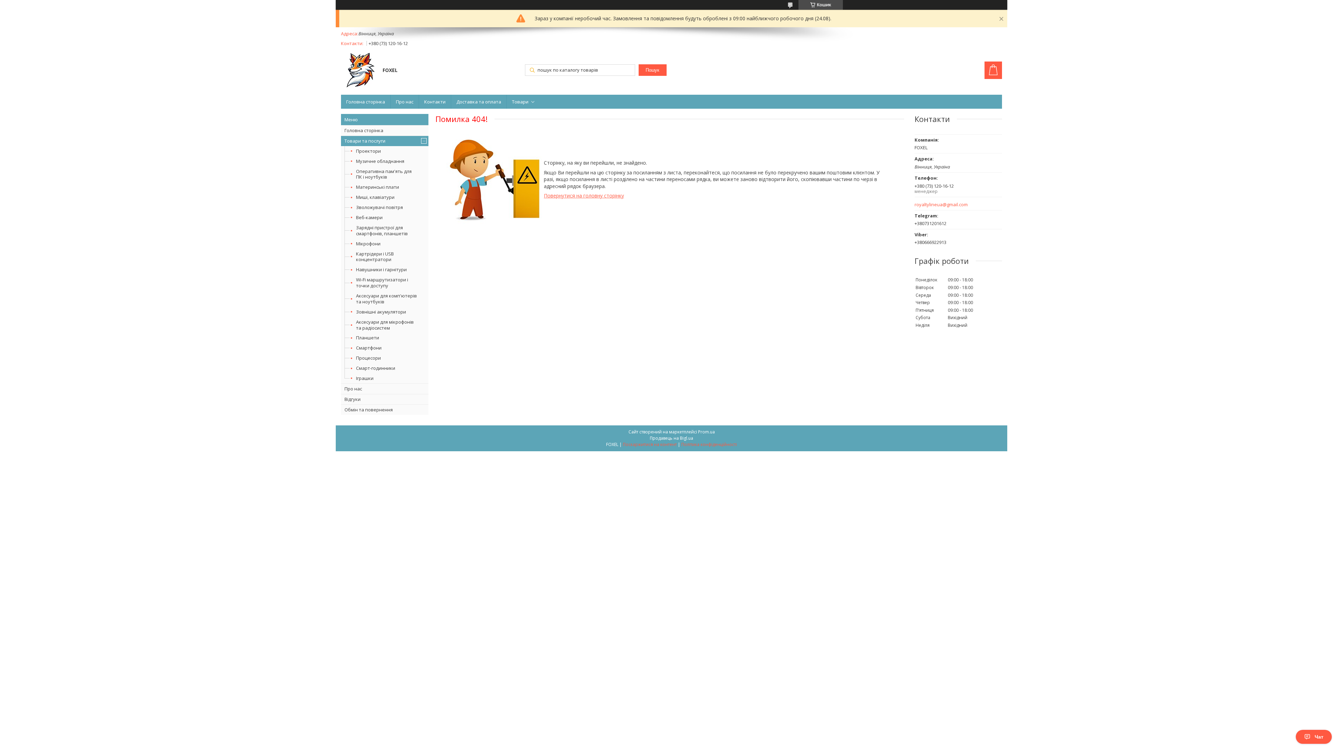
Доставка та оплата (478, 102)
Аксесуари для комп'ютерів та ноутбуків (386, 299)
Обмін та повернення (368, 410)
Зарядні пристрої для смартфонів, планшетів (382, 230)
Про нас (404, 102)
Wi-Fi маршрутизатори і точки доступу (382, 282)
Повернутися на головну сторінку (584, 195)
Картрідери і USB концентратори (375, 257)
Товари (520, 102)
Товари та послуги (364, 141)
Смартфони (369, 348)
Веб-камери (369, 217)
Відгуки (352, 399)
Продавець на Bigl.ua (671, 438)
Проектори (368, 151)
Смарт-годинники (375, 368)
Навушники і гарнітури (381, 269)
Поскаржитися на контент (650, 444)
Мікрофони (368, 243)
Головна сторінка (365, 102)
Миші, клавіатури (375, 197)
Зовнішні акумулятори (381, 312)
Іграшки (365, 378)
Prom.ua (706, 432)
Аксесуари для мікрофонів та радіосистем (385, 325)
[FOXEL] (358, 71)
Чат (1319, 737)
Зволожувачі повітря (379, 207)
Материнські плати (377, 187)
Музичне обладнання (380, 161)
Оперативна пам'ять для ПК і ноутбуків (384, 174)
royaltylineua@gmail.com (941, 205)
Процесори (368, 358)
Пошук (652, 70)
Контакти (435, 102)
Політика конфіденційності (709, 444)
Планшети (367, 338)
